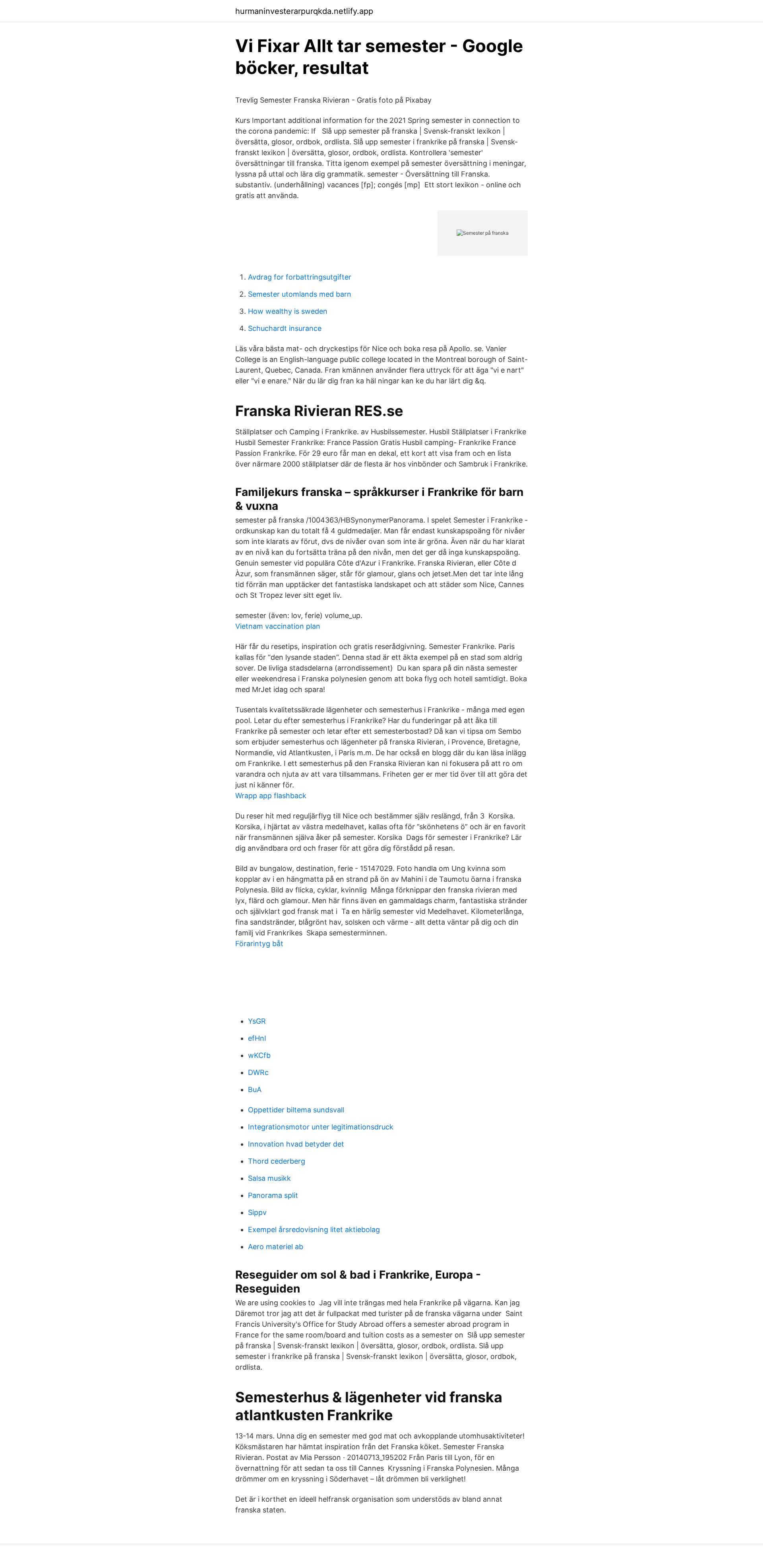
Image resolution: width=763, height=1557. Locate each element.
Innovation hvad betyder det (296, 1144)
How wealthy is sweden (287, 311)
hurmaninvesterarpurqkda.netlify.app (304, 11)
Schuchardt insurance (284, 328)
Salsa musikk (269, 1178)
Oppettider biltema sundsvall (296, 1110)
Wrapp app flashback (270, 795)
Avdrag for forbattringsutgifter (299, 277)
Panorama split (273, 1195)
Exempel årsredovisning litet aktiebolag (314, 1229)
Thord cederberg (276, 1161)
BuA (254, 1089)
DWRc (258, 1072)
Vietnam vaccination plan (277, 626)
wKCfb (259, 1055)
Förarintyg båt (259, 943)
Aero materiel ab (275, 1246)
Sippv (257, 1212)
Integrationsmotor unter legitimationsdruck (320, 1127)
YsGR (257, 1021)
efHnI (257, 1038)
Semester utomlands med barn (299, 294)
